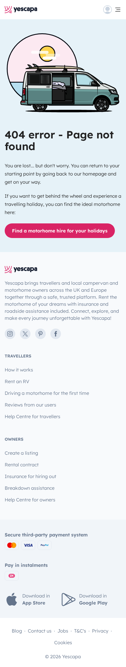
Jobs (62, 631)
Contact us (40, 631)
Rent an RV (17, 381)
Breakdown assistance (30, 488)
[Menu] (112, 9)
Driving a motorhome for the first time (47, 393)
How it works (19, 370)
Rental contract (22, 465)
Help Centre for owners (30, 500)
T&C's (80, 631)
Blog (17, 631)
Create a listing (21, 453)
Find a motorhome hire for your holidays (60, 231)
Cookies (63, 642)
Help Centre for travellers (32, 416)
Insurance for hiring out (30, 476)
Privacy (100, 631)
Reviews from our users (30, 405)
